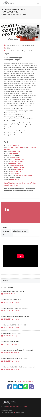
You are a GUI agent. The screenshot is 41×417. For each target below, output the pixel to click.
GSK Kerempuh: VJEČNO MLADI (11, 300)
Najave (9, 48)
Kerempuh (6, 231)
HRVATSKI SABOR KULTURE (14, 407)
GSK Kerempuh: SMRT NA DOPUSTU (12, 291)
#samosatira (7, 235)
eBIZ (25, 407)
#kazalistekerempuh (20, 231)
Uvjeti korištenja (6, 410)
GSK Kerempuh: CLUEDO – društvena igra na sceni (18, 367)
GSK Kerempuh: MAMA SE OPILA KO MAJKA (15, 317)
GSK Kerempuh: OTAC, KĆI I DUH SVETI (13, 325)
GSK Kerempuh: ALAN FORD (10, 342)
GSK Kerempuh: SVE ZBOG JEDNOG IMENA (14, 308)
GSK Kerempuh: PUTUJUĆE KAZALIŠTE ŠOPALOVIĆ (17, 350)
